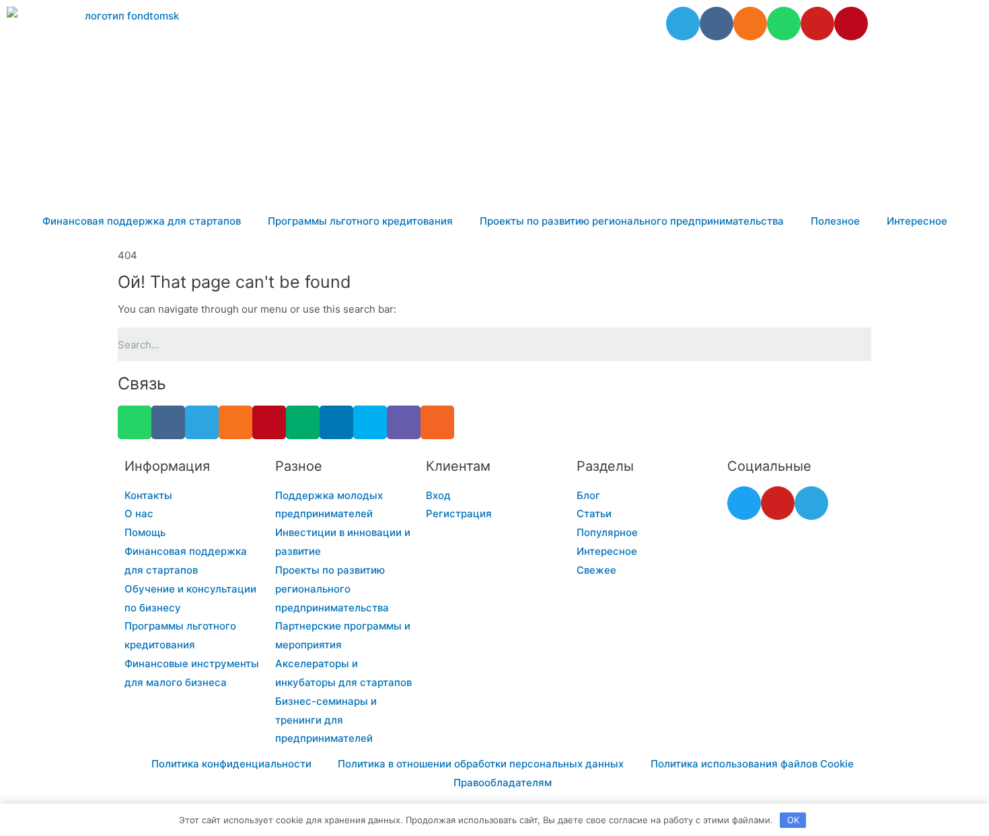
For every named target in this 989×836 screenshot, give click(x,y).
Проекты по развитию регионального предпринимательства (632, 221)
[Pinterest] (851, 23)
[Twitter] (744, 503)
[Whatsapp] (784, 23)
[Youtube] (817, 23)
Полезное (835, 221)
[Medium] (303, 422)
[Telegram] (683, 23)
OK (793, 819)
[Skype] (370, 422)
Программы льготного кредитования (360, 221)
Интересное (917, 221)
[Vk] (716, 23)
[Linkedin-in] (336, 422)
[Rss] (437, 422)
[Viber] (403, 422)
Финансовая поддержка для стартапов (141, 221)
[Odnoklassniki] (750, 23)
